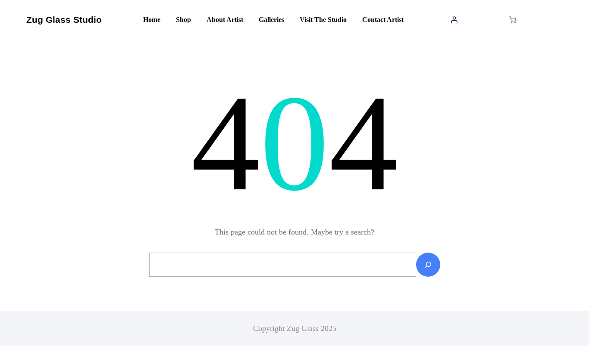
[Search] (428, 265)
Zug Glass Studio (64, 20)
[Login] (454, 19)
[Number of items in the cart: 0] (512, 19)
